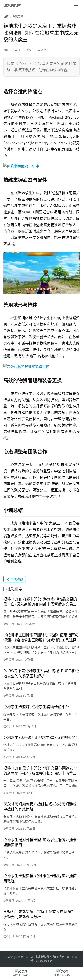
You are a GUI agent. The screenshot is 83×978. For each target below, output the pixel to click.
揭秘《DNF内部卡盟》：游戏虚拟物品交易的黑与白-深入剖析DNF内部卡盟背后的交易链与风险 (40, 602)
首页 (6, 16)
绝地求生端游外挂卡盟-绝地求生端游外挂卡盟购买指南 (40, 842)
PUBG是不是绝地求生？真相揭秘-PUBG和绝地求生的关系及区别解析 (41, 673)
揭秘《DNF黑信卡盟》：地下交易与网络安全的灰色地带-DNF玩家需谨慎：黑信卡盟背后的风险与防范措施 (40, 771)
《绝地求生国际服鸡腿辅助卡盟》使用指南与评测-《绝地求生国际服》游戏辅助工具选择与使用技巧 (41, 638)
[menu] (76, 6)
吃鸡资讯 (43, 50)
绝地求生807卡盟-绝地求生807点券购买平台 (41, 737)
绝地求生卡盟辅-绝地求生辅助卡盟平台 (36, 707)
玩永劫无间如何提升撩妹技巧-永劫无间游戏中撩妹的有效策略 (40, 806)
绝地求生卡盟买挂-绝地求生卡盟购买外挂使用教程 (40, 878)
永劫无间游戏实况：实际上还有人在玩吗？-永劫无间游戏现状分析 (40, 914)
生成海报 (16, 579)
